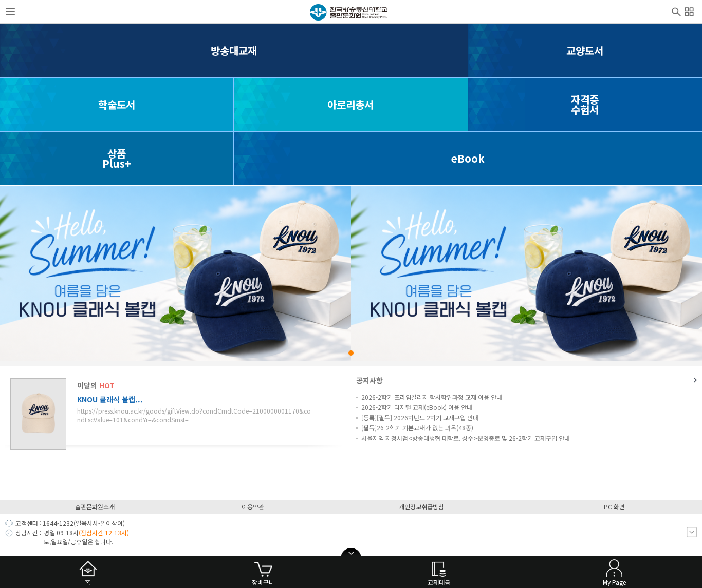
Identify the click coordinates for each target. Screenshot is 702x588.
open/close (351, 553)
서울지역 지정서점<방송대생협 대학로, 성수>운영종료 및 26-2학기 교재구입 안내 (465, 438)
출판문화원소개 (95, 506)
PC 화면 (614, 506)
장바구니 (263, 582)
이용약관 (253, 506)
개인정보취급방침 (421, 506)
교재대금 (439, 582)
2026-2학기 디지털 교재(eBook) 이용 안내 (416, 407)
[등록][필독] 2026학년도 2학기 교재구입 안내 (419, 417)
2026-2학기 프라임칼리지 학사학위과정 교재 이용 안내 (431, 397)
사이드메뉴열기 (10, 12)
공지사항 (369, 380)
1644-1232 (58, 523)
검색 (676, 10)
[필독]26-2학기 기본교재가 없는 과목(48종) (417, 427)
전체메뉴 (689, 10)
